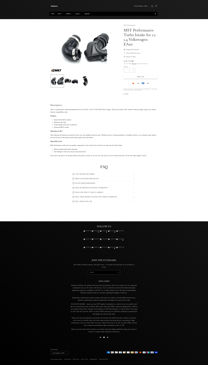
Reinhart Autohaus (58, 359)
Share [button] (126, 94)
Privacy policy (76, 359)
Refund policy (68, 359)
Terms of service (84, 359)
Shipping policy (93, 359)
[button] (156, 6)
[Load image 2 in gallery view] (71, 81)
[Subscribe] (118, 272)
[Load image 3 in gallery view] (85, 81)
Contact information (103, 359)
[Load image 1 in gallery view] (57, 81)
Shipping (134, 63)
